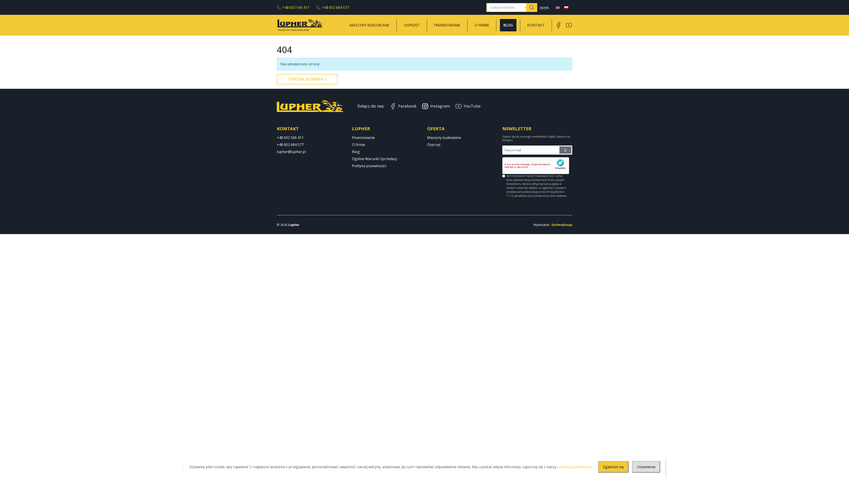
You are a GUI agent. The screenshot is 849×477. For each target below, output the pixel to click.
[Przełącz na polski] (566, 7)
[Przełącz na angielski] (558, 7)
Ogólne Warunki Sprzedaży (374, 158)
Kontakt (536, 25)
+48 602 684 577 (335, 7)
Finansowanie (447, 25)
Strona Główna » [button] (307, 79)
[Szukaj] (531, 7)
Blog (508, 25)
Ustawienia (646, 466)
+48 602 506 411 (296, 7)
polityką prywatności (574, 466)
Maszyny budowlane (369, 25)
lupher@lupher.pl (291, 151)
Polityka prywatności (369, 165)
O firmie (482, 25)
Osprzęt (412, 25)
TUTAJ (510, 196)
